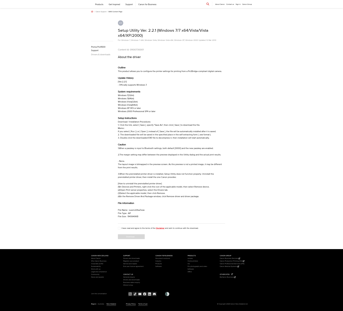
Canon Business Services (229, 258)
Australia (101, 304)
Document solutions (162, 258)
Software (158, 266)
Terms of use (143, 304)
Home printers (193, 261)
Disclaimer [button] (160, 228)
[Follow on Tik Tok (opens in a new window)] (135, 294)
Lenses (190, 258)
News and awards (97, 277)
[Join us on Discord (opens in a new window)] (154, 294)
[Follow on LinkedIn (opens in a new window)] (149, 294)
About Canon (96, 258)
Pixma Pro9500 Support (98, 49)
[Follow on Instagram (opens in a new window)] (130, 294)
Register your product (131, 261)
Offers (190, 272)
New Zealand (111, 304)
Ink (189, 264)
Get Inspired (114, 4)
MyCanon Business (227, 277)
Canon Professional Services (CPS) (232, 264)
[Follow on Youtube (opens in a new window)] (140, 294)
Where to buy (128, 285)
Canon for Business (147, 4)
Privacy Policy (131, 304)
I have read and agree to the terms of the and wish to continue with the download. (159, 228)
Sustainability (96, 266)
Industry (158, 261)
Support (129, 4)
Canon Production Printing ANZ (231, 261)
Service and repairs (130, 264)
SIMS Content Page (115, 11)
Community (95, 274)
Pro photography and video (197, 266)
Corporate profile (97, 264)
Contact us (230, 4)
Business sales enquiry (131, 282)
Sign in (238, 4)
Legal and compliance (99, 272)
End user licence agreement (133, 266)
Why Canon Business (99, 261)
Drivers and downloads (131, 258)
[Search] (207, 4)
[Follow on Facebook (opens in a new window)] (145, 294)
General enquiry (129, 277)
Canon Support (101, 11)
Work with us (95, 269)
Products (99, 4)
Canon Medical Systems (228, 266)
